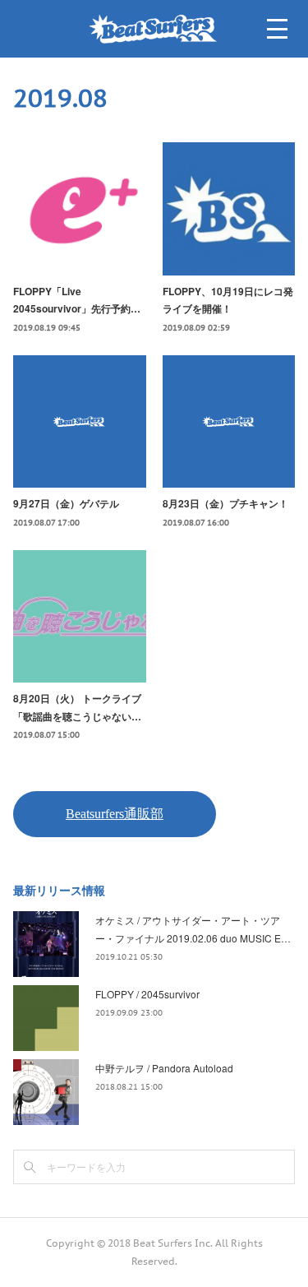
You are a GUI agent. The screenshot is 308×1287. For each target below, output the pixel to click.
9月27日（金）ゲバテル (66, 503)
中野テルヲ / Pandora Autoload (164, 1068)
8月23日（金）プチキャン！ (225, 503)
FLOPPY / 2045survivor (147, 994)
